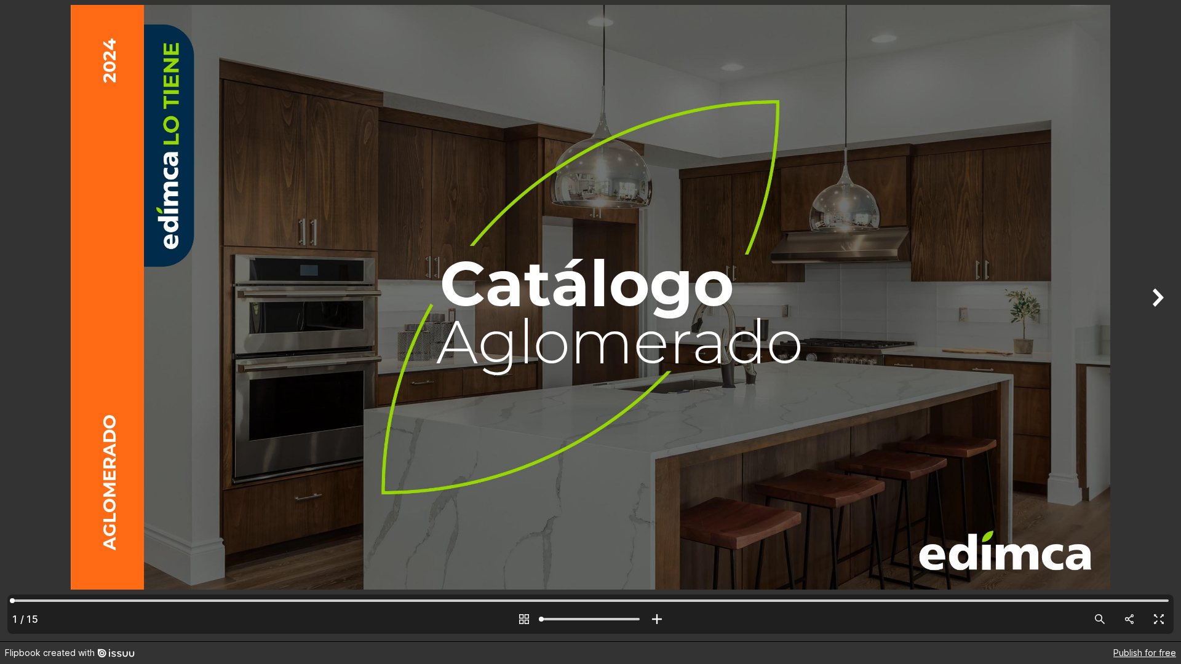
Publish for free (1144, 652)
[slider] (590, 619)
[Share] (1129, 619)
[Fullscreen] (1159, 619)
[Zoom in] (657, 619)
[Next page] (1156, 320)
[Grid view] (524, 619)
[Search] (1100, 619)
